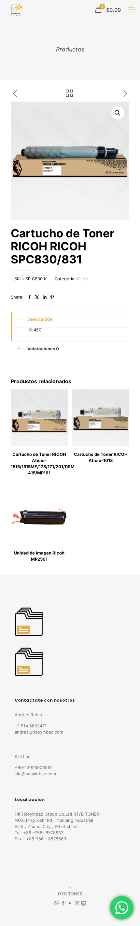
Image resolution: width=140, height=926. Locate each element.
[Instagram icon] (77, 903)
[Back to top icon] (70, 887)
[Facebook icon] (63, 903)
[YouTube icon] (70, 903)
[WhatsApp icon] (56, 903)
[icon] (83, 903)
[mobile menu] (131, 9)
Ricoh (82, 278)
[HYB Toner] (16, 10)
